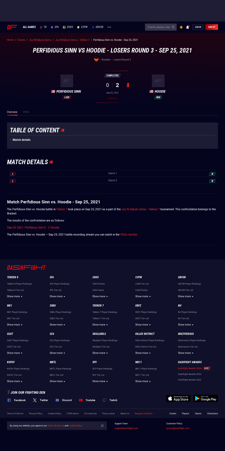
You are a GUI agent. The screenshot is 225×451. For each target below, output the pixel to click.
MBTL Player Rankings (60, 369)
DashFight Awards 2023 (189, 374)
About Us (124, 413)
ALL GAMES (29, 27)
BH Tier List (183, 318)
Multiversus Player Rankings (192, 340)
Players (185, 413)
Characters (212, 413)
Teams (198, 413)
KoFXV (11, 362)
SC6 (52, 334)
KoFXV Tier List (14, 375)
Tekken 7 (61, 209)
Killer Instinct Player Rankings (149, 340)
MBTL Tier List (56, 375)
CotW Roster (141, 290)
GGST (10, 334)
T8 (45, 27)
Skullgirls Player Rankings (104, 340)
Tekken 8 (12, 277)
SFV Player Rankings (102, 369)
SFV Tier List (98, 375)
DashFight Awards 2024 (189, 368)
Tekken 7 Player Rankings (104, 312)
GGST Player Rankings (17, 340)
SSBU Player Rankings (60, 312)
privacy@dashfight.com (177, 428)
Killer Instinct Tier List (145, 347)
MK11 (138, 362)
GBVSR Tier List (185, 290)
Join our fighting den (28, 392)
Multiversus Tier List (188, 347)
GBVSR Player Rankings (189, 284)
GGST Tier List (14, 347)
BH (179, 305)
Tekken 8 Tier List (15, 290)
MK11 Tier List (142, 375)
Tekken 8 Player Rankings (19, 284)
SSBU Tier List (56, 318)
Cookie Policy (54, 413)
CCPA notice (73, 413)
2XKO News (98, 290)
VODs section (128, 234)
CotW (84, 27)
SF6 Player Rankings (59, 284)
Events (173, 413)
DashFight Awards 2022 (189, 380)
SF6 (57, 27)
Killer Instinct (145, 334)
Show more (13, 296)
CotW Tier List (142, 284)
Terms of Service (15, 413)
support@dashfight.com (126, 428)
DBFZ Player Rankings (146, 312)
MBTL (53, 362)
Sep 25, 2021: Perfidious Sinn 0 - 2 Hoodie (33, 227)
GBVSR (99, 27)
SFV (94, 362)
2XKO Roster (98, 284)
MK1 (9, 305)
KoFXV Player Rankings (18, 369)
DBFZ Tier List (142, 318)
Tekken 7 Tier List (100, 318)
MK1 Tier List (13, 318)
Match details (22, 139)
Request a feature (143, 413)
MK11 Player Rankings (146, 369)
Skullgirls (99, 334)
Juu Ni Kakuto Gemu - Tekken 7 (140, 209)
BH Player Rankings (187, 312)
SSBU (53, 305)
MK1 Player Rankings (17, 312)
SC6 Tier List (56, 347)
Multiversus (186, 334)
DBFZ (138, 305)
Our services (90, 413)
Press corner (108, 413)
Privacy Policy (35, 413)
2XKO (70, 27)
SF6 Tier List (56, 290)
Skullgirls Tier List (101, 347)
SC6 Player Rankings (60, 340)
